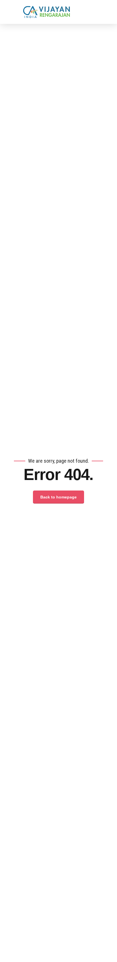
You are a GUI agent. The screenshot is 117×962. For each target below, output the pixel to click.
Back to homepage (58, 497)
